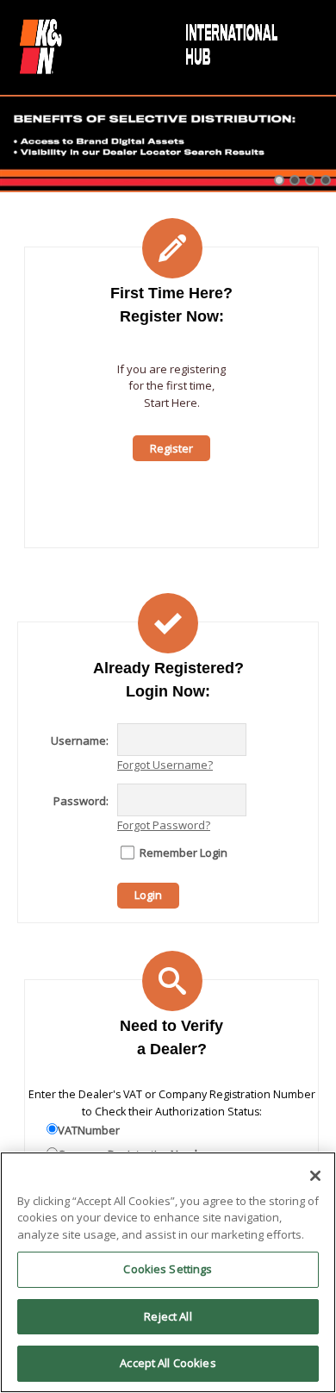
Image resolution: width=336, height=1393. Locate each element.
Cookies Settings (167, 1269)
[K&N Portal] (151, 45)
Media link (168, 144)
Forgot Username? (165, 764)
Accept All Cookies (167, 1363)
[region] (168, 1272)
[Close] (315, 1176)
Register (171, 448)
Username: (80, 740)
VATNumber (89, 1130)
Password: (81, 801)
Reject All (167, 1316)
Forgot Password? (163, 825)
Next (323, 166)
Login (148, 895)
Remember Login (183, 852)
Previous (12, 166)
